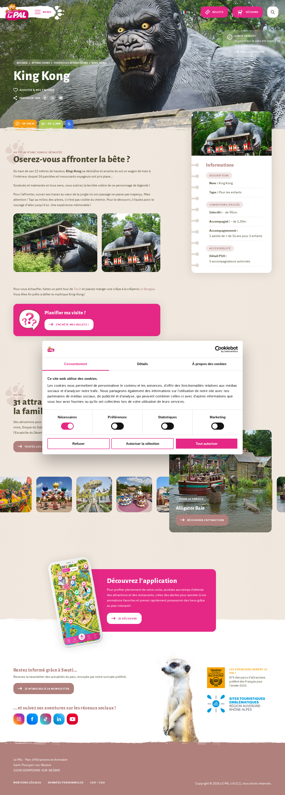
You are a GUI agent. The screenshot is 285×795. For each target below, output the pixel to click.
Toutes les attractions (71, 62)
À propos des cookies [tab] (209, 364)
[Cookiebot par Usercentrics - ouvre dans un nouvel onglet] (218, 349)
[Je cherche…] (272, 12)
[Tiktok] (45, 720)
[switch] (117, 426)
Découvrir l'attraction (205, 520)
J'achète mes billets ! (72, 324)
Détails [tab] (142, 364)
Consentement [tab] (75, 364)
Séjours (252, 12)
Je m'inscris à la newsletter (46, 688)
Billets (218, 12)
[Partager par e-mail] (60, 98)
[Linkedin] (59, 720)
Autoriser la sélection (142, 444)
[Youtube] (72, 720)
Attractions (41, 62)
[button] (187, 12)
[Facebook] (32, 720)
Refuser (78, 444)
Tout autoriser (207, 444)
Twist (77, 289)
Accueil (22, 62)
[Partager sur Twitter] (53, 98)
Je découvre (127, 618)
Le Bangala (147, 289)
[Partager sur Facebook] (45, 98)
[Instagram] (18, 720)
